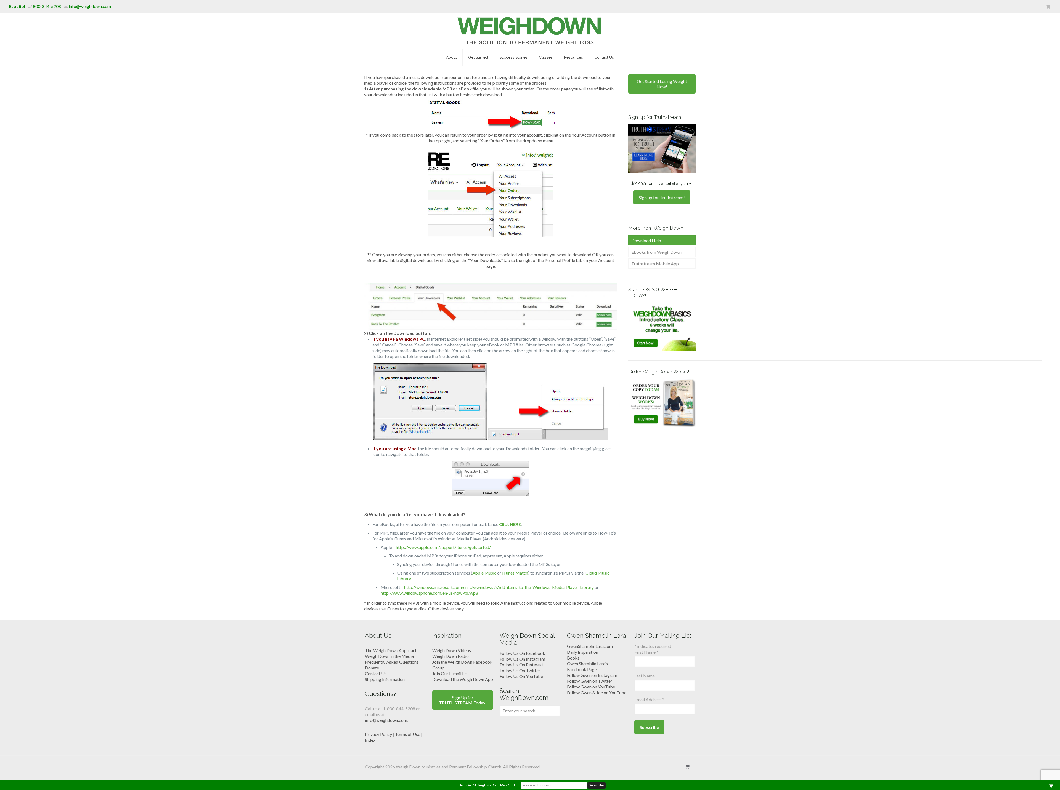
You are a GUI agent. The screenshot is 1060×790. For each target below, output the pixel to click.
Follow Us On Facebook (522, 653)
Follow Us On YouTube (521, 676)
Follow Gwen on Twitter (589, 681)
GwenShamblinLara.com (590, 646)
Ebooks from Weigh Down (656, 252)
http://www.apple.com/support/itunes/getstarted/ (443, 547)
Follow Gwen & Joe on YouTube (596, 692)
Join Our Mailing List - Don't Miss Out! (487, 785)
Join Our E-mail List (450, 673)
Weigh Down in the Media (389, 656)
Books (573, 657)
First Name (646, 652)
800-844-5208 (47, 6)
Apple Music (484, 572)
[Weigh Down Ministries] (530, 31)
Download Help (646, 240)
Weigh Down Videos (451, 650)
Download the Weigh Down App (462, 679)
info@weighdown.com (90, 6)
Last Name (644, 675)
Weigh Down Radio (450, 656)
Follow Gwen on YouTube (591, 686)
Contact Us (375, 673)
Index (370, 740)
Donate (372, 667)
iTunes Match (515, 572)
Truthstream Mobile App (655, 263)
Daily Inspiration (582, 652)
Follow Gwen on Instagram (592, 675)
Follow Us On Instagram (522, 658)
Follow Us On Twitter (520, 670)
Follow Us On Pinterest (521, 664)
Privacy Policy (378, 734)
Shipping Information (385, 679)
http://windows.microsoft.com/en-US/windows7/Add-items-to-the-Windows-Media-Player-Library (499, 587)
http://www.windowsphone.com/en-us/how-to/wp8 (429, 593)
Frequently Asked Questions (391, 661)
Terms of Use (407, 734)
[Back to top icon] (1033, 778)
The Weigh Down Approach (391, 650)
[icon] (1048, 6)
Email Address (649, 699)
